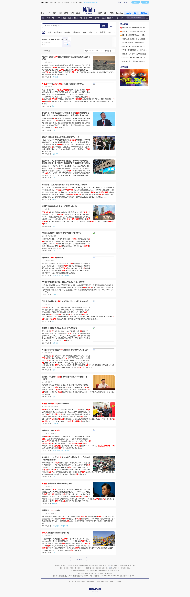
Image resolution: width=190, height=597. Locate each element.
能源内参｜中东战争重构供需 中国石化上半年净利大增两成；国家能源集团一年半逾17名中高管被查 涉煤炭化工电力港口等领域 (66, 161)
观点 (78, 13)
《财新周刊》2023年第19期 (61, 275)
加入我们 (77, 581)
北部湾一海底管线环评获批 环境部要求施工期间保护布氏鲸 (66, 58)
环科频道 (55, 77)
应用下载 (74, 2)
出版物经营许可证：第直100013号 (108, 570)
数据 (42, 2)
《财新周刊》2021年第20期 (61, 450)
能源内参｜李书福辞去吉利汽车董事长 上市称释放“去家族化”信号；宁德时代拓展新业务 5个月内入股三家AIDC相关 (65, 114)
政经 (66, 13)
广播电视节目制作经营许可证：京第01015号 (84, 570)
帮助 (80, 2)
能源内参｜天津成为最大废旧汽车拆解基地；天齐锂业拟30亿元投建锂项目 (66, 458)
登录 (119, 2)
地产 (53, 18)
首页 (42, 13)
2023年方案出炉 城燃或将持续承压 (63, 84)
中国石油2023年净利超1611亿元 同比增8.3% (59, 206)
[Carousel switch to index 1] (141, 83)
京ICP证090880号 (65, 568)
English (119, 13)
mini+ (128, 13)
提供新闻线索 (105, 581)
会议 (59, 2)
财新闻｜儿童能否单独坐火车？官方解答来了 (59, 328)
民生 (85, 18)
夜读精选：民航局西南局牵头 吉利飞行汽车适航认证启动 (64, 184)
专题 (116, 18)
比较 (103, 18)
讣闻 (121, 18)
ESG (90, 18)
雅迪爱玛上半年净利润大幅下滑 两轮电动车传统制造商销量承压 (144, 54)
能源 (70, 18)
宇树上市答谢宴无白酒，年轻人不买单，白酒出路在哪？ (64, 282)
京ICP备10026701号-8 (78, 568)
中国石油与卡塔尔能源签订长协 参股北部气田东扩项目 (65, 349)
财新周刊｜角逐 (51, 430)
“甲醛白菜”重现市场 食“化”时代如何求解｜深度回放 (139, 50)
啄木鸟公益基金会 (86, 581)
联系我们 (112, 581)
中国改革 (110, 18)
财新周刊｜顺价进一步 (53, 257)
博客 (100, 13)
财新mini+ (55, 154)
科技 (48, 18)
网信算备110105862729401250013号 (97, 568)
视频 (112, 13)
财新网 (54, 199)
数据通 (144, 13)
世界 (72, 13)
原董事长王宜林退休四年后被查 (57, 483)
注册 (125, 2)
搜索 (103, 26)
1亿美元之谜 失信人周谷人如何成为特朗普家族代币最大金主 (143, 39)
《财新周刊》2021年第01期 (60, 526)
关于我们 (71, 581)
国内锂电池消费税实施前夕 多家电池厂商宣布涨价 (139, 35)
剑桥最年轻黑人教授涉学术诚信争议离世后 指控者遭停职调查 (143, 46)
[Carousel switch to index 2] (143, 83)
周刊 (136, 13)
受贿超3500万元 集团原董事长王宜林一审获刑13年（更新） (64, 377)
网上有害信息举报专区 (91, 2)
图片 (106, 13)
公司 (60, 13)
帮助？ (112, 26)
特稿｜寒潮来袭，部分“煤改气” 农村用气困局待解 (61, 233)
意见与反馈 (96, 581)
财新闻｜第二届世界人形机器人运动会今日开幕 (60, 137)
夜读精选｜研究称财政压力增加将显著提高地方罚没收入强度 (143, 57)
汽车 (59, 18)
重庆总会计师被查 (55, 403)
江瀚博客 (55, 294)
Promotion (65, 2)
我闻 (46, 2)
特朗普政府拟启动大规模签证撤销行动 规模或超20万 (140, 27)
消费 (64, 18)
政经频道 (55, 424)
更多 (43, 18)
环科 (80, 18)
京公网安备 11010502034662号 (120, 568)
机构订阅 (53, 2)
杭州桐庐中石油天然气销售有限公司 (56, 39)
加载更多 (78, 559)
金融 (54, 13)
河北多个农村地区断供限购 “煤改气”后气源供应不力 (65, 301)
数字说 (97, 18)
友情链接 (118, 581)
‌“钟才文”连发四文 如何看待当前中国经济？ (137, 42)
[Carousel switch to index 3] (145, 83)
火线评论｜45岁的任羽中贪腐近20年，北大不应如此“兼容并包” (143, 31)
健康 (75, 18)
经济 (48, 13)
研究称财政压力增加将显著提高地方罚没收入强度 (139, 61)
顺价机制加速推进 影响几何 (55, 532)
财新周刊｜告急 (51, 510)
